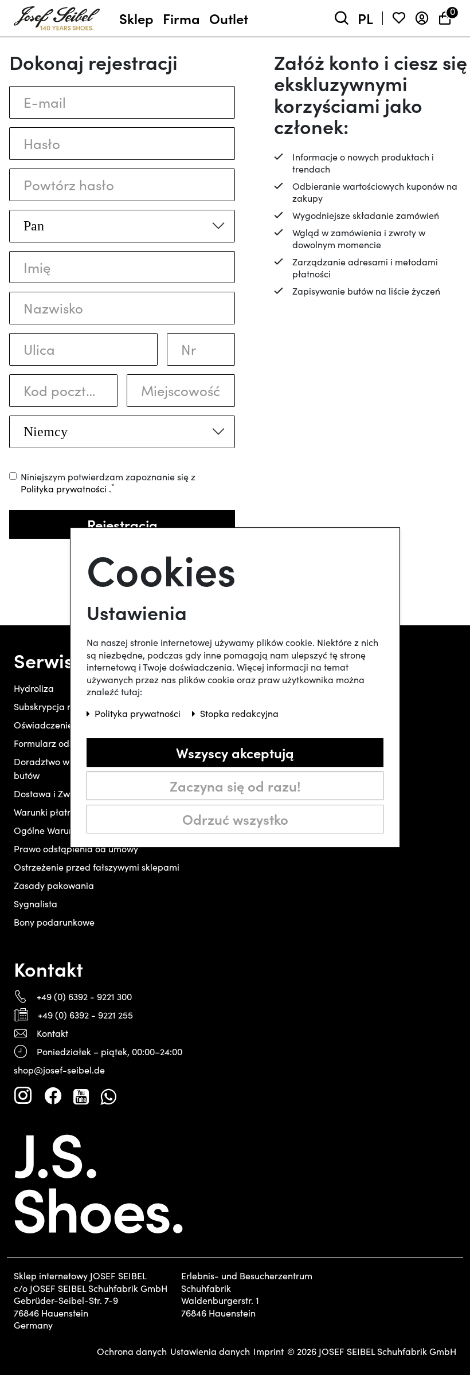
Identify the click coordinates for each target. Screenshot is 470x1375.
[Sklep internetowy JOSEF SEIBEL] (57, 16)
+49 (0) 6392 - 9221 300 (84, 996)
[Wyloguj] (421, 19)
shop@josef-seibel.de (59, 1070)
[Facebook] (53, 1095)
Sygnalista (35, 904)
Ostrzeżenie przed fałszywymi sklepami (96, 867)
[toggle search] (341, 19)
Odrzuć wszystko (235, 818)
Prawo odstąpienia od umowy (76, 849)
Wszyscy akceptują (235, 752)
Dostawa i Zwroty (50, 794)
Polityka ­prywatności (139, 713)
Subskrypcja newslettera (65, 706)
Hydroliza (34, 688)
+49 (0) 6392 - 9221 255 (85, 1015)
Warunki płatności (51, 812)
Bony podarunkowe (54, 922)
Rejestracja (122, 524)
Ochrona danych (132, 1351)
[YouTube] (81, 1095)
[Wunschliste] (398, 19)
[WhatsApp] (108, 1095)
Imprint (268, 1351)
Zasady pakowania (54, 885)
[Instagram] (23, 1095)
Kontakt (52, 1033)
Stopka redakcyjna (239, 713)
